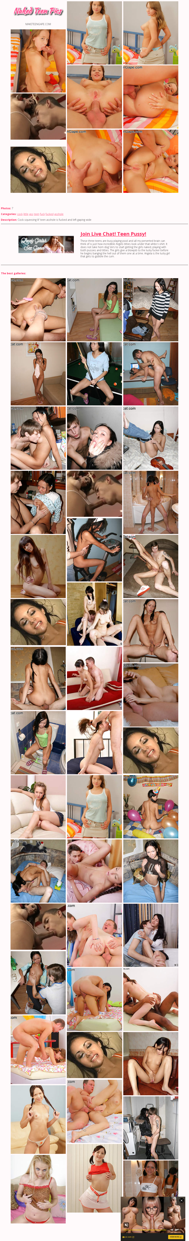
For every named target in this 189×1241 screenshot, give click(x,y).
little (25, 214)
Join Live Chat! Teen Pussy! (113, 233)
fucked (50, 214)
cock (20, 214)
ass (31, 214)
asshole (58, 214)
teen (36, 214)
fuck (42, 214)
